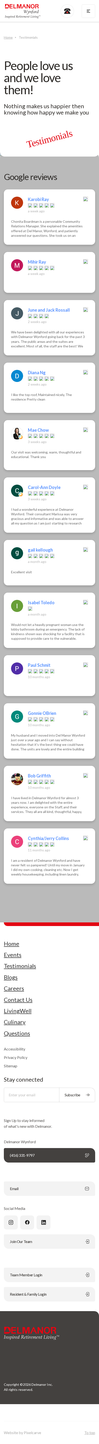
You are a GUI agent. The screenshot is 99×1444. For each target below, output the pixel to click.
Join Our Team (21, 1241)
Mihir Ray (37, 262)
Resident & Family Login (28, 1294)
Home (8, 37)
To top (89, 1432)
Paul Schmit (39, 665)
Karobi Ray (38, 199)
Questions (17, 1033)
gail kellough (40, 550)
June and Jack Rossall (49, 310)
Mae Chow (38, 430)
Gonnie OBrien (42, 713)
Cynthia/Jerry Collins (48, 838)
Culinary (14, 1022)
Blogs (11, 977)
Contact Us (18, 1000)
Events (12, 955)
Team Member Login (26, 1274)
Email (14, 1188)
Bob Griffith (39, 775)
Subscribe (72, 1094)
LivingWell (17, 1011)
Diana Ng (37, 372)
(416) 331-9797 (22, 1155)
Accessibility (14, 1049)
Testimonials (20, 966)
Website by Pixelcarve (22, 1432)
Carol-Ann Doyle (44, 487)
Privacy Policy (15, 1057)
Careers (14, 988)
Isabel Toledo (41, 602)
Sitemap (10, 1065)
